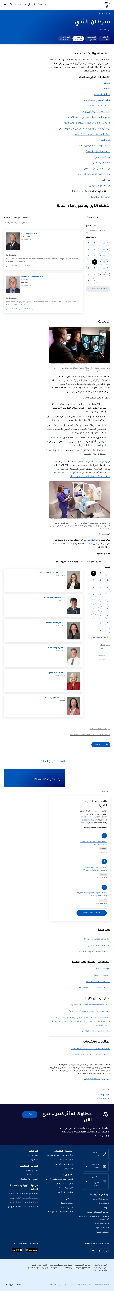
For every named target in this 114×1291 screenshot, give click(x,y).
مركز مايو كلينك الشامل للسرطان (94, 462)
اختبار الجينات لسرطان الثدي (99, 946)
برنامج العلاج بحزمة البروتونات (96, 112)
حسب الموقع (91, 226)
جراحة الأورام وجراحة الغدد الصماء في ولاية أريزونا (86, 123)
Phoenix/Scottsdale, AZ (98, 231)
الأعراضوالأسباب (104, 38)
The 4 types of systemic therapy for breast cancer (89, 1011)
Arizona (103, 648)
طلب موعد (103, 30)
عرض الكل (102, 659)
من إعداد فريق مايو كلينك (100, 729)
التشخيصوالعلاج (91, 38)
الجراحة (107, 89)
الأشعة (106, 83)
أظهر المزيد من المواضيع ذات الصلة (95, 951)
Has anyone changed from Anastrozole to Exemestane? (95, 868)
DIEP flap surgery (103, 969)
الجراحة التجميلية (102, 94)
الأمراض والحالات (101, 14)
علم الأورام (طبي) (102, 157)
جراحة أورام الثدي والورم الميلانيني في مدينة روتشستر (84, 129)
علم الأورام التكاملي (101, 163)
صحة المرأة (104, 140)
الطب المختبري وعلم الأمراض (96, 100)
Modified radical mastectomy (98, 982)
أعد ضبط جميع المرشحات (98, 289)
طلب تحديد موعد (101, 744)
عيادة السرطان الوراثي (99, 186)
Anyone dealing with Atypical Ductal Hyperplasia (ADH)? (92, 894)
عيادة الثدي (105, 180)
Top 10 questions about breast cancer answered (90, 1005)
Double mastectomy (102, 975)
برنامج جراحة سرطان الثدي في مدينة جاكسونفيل (87, 117)
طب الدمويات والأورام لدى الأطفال (93, 146)
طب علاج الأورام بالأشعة (98, 151)
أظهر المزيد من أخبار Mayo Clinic (97, 1031)
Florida (103, 652)
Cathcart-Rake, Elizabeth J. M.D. (51, 573)
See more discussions (92, 913)
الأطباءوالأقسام (78, 38)
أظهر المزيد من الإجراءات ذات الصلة (96, 988)
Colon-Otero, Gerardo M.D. (53, 598)
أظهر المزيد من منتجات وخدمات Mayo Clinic (92, 1055)
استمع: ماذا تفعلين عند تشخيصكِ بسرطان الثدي (90, 1049)
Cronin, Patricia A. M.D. (55, 698)
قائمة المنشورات (92, 540)
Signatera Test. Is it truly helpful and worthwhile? (93, 843)
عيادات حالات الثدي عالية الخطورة (94, 174)
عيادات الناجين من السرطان (96, 169)
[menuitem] (104, 38)
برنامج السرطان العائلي (99, 106)
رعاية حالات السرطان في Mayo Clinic (92, 134)
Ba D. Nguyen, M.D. (29, 234)
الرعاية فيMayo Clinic (65, 38)
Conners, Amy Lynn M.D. (54, 623)
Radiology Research (100, 197)
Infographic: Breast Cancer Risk (97, 939)
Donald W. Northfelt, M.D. (32, 277)
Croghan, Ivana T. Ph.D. (55, 673)
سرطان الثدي (92, 22)
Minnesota (102, 656)
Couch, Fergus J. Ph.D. (55, 648)
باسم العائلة (91, 237)
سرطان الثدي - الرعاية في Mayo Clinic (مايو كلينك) (90, 735)
